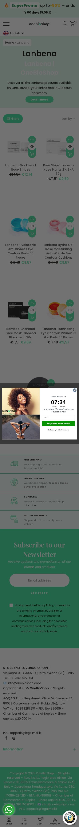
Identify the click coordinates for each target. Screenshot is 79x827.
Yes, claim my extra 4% (58, 423)
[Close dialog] (74, 390)
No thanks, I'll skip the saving (58, 430)
